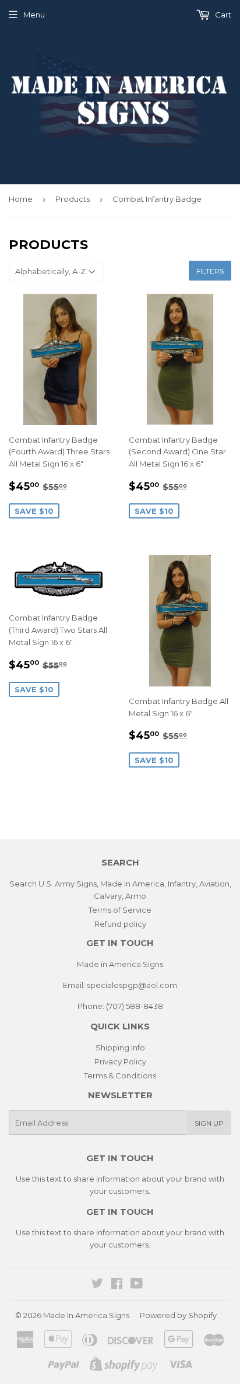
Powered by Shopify (178, 1315)
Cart (222, 14)
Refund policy (120, 923)
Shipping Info (120, 1047)
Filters (210, 271)
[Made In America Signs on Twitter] (97, 1285)
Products (72, 199)
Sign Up (209, 1123)
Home (21, 199)
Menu (34, 14)
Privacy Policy (120, 1061)
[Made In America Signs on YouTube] (136, 1285)
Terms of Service (120, 910)
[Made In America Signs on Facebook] (117, 1285)
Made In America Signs (86, 1315)
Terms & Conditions (120, 1075)
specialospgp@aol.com (132, 985)
